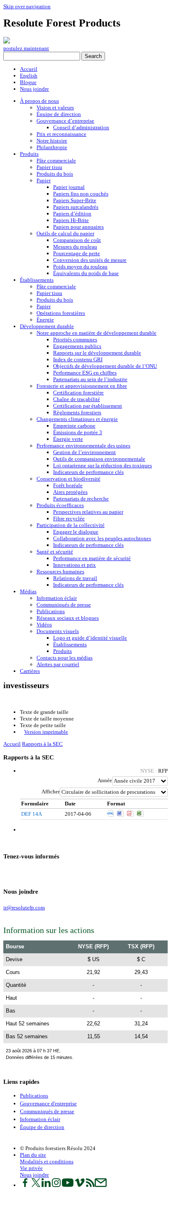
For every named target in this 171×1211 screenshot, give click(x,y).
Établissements (37, 280)
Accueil (28, 69)
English (28, 76)
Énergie (45, 320)
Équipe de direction (59, 114)
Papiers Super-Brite (74, 200)
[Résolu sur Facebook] (25, 1185)
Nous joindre (34, 89)
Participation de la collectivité (71, 525)
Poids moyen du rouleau (80, 266)
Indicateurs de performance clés (88, 472)
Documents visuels (58, 631)
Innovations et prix (74, 565)
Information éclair (57, 598)
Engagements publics (77, 346)
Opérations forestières (61, 313)
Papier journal (69, 187)
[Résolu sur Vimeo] (80, 1185)
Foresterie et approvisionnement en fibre (82, 386)
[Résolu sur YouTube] (67, 1185)
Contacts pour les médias (65, 658)
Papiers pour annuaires (78, 227)
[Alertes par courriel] (33, 873)
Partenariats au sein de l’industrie (90, 379)
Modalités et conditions (46, 1161)
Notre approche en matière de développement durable (96, 333)
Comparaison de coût (77, 240)
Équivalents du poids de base (86, 273)
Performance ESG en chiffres (85, 373)
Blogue (28, 82)
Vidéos (44, 624)
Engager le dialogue (75, 532)
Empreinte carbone (74, 426)
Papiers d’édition (72, 213)
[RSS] (29, 873)
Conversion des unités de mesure (90, 260)
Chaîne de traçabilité (76, 399)
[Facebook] (4, 873)
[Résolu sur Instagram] (56, 1185)
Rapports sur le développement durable (97, 353)
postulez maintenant (26, 48)
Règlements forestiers (77, 412)
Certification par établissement (87, 406)
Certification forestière (78, 392)
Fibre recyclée (69, 518)
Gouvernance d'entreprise (48, 1103)
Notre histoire (52, 141)
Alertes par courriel (58, 664)
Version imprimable (46, 732)
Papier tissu (49, 167)
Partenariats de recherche (81, 499)
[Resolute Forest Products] (6, 42)
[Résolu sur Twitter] (36, 1185)
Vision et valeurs (55, 107)
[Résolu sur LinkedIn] (46, 1185)
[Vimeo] (25, 873)
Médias (28, 591)
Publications (51, 611)
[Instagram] (17, 873)
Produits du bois (55, 174)
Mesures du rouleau (75, 247)
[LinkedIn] (13, 873)
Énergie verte (68, 439)
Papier (44, 180)
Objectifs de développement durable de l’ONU (105, 366)
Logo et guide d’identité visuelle (90, 638)
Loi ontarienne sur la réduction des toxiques (102, 465)
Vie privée (31, 1168)
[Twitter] (8, 873)
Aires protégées (70, 492)
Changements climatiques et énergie (77, 419)
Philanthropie (52, 147)
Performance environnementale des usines (83, 445)
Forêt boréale (68, 485)
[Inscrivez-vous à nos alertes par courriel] (101, 1185)
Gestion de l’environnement (84, 452)
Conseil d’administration (81, 127)
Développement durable (47, 326)
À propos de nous (39, 101)
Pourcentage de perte (76, 253)
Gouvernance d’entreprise (65, 121)
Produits (29, 154)
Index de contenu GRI (78, 359)
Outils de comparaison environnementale (99, 459)
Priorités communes (75, 339)
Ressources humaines (60, 571)
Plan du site (33, 1155)
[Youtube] (21, 873)
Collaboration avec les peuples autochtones (102, 538)
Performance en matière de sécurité (92, 558)
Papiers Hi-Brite (71, 220)
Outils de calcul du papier (65, 233)
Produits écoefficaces (60, 505)
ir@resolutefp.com (24, 907)
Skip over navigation (27, 6)
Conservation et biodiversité (68, 479)
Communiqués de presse (64, 605)
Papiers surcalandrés (75, 207)
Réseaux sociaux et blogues (68, 618)
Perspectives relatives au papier (88, 512)
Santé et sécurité (55, 552)
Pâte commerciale (56, 160)
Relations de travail (75, 578)
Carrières (30, 671)
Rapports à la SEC (42, 744)
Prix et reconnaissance (61, 134)
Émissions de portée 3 (77, 432)
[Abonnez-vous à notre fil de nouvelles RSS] (90, 1185)
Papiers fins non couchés (80, 194)
